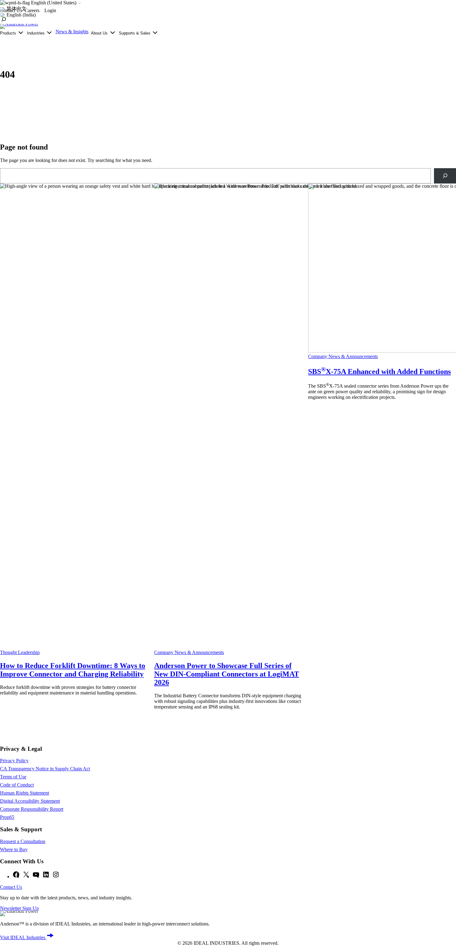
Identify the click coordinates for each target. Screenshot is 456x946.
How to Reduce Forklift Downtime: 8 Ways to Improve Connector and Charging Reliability (72, 670)
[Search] (445, 175)
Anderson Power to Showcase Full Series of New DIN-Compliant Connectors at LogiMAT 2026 (226, 674)
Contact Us (11, 887)
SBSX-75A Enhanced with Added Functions (379, 371)
